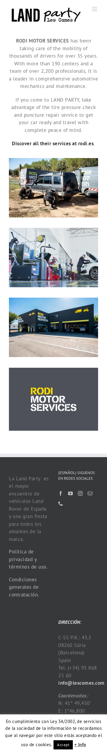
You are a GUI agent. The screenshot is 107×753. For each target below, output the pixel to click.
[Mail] (90, 493)
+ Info (80, 744)
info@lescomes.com (81, 683)
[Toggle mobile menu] (95, 9)
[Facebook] (60, 493)
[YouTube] (70, 493)
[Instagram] (80, 493)
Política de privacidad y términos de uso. (28, 559)
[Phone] (60, 503)
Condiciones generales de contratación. (24, 587)
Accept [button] (63, 744)
